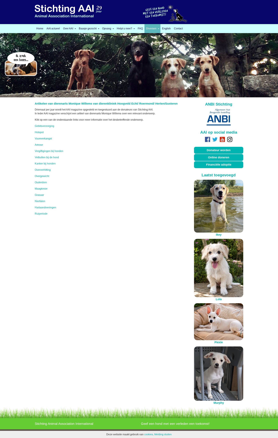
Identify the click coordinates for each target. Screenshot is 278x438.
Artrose (39, 144)
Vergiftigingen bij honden (49, 151)
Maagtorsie (41, 188)
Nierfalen (40, 201)
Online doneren (218, 157)
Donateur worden (219, 150)
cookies (148, 434)
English (166, 28)
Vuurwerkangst (43, 138)
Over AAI (68, 28)
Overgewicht (42, 176)
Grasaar (39, 195)
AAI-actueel (53, 28)
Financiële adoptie (218, 164)
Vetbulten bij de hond (47, 157)
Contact (178, 28)
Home (39, 28)
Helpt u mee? (124, 28)
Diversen (151, 28)
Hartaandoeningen (45, 207)
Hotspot (39, 132)
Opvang (106, 28)
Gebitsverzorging (44, 126)
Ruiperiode (41, 213)
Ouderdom (41, 182)
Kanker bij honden (45, 163)
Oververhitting (43, 169)
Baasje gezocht (88, 28)
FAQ (140, 28)
